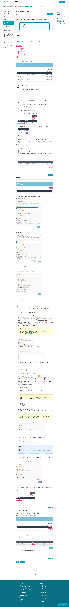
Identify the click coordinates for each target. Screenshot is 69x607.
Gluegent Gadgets (23, 591)
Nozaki (20, 13)
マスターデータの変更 (8, 42)
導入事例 (42, 585)
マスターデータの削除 (8, 45)
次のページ (22, 561)
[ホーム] (8, 1)
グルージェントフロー (19, 6)
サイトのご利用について (45, 598)
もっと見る (5, 47)
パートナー (22, 600)
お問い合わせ (55, 1)
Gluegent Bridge (23, 592)
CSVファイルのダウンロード (27, 27)
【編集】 (5, 19)
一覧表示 (23, 24)
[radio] (31, 573)
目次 (17, 561)
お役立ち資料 (43, 601)
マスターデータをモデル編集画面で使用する (8, 30)
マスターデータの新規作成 (8, 23)
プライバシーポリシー (44, 595)
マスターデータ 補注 (8, 39)
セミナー (42, 588)
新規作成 (23, 26)
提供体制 (21, 599)
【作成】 (5, 16)
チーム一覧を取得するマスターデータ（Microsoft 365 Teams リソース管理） (8, 35)
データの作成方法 (7, 26)
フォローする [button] (50, 14)
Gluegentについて (44, 592)
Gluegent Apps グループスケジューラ (26, 589)
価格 (41, 589)
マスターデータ (28, 6)
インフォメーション (44, 586)
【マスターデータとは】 (8, 13)
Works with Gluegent (23, 595)
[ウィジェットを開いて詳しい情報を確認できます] (63, 604)
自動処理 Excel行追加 (61, 18)
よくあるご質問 (43, 591)
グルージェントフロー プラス (25, 586)
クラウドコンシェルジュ (8, 6)
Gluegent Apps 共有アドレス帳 (25, 588)
